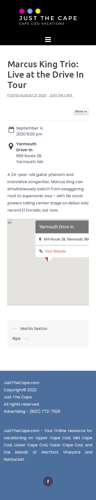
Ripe (16, 338)
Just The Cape (61, 95)
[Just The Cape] (48, 17)
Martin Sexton (33, 328)
